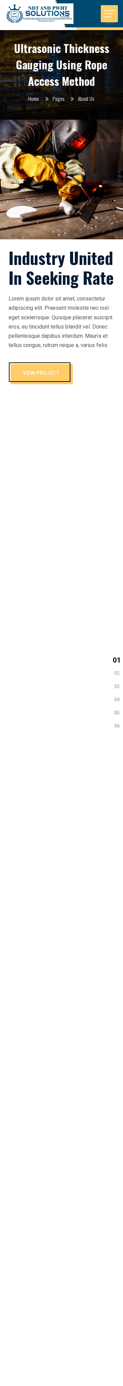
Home (33, 98)
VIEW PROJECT (41, 373)
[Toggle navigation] (109, 13)
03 (117, 686)
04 (117, 699)
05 (117, 712)
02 (117, 673)
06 (117, 726)
